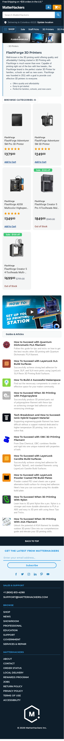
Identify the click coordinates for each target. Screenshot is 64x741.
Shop (6, 612)
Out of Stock (41, 226)
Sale (23, 29)
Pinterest (41, 574)
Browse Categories (19, 99)
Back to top (32, 541)
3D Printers (48, 29)
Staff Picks (33, 29)
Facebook (16, 574)
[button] (31, 22)
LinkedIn (35, 574)
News (7, 616)
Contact (9, 663)
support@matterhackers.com (25, 597)
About (7, 658)
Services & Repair (14, 644)
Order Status (12, 668)
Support (9, 634)
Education (10, 630)
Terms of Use (12, 695)
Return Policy (12, 686)
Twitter (22, 574)
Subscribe (32, 565)
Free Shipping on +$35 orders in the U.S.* (22, 1)
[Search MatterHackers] (58, 15)
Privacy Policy (13, 690)
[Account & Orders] (49, 7)
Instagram (29, 574)
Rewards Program (16, 677)
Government (11, 639)
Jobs (6, 681)
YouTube (48, 574)
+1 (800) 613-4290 (14, 592)
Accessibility (11, 700)
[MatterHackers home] (13, 8)
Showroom (11, 621)
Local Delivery (13, 672)
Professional (12, 625)
